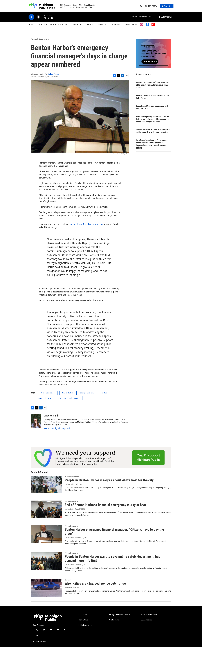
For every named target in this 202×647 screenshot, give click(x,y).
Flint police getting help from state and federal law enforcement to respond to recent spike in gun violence (152, 119)
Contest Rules (114, 620)
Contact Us (83, 615)
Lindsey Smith (53, 74)
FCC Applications (146, 620)
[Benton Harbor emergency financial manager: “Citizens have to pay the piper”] (46, 534)
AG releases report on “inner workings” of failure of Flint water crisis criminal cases (152, 85)
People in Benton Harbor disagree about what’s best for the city (109, 480)
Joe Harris (104, 393)
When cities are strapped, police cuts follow (95, 583)
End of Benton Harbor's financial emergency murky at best (105, 505)
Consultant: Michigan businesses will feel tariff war (152, 107)
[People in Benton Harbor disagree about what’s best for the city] (46, 484)
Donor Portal (151, 6)
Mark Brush (68, 587)
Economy (68, 580)
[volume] (38, 17)
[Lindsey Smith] (36, 421)
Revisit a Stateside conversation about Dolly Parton (152, 96)
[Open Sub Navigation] (35, 24)
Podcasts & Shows (59, 24)
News (31, 24)
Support (116, 24)
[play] (31, 17)
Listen (90, 24)
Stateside (43, 24)
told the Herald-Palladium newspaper (86, 224)
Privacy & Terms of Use (148, 615)
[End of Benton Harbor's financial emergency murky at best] (46, 509)
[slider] (42, 17)
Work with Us (83, 620)
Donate (167, 6)
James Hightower (45, 398)
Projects (77, 24)
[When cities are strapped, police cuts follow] (46, 588)
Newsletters (131, 24)
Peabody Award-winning (69, 419)
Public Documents (85, 625)
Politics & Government (40, 39)
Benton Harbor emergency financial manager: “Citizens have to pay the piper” (114, 531)
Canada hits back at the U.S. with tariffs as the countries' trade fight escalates (153, 130)
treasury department (86, 393)
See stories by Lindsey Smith (58, 428)
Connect (102, 24)
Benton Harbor (67, 393)
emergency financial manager (69, 398)
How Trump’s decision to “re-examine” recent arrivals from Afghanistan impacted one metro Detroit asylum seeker (152, 144)
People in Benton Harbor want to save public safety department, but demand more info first (112, 558)
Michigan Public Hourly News (119, 615)
